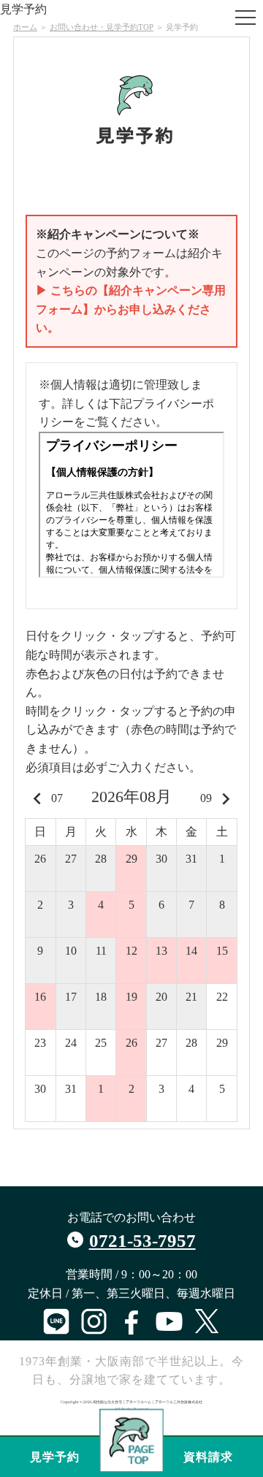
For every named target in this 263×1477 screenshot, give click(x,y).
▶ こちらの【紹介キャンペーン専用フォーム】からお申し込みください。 (131, 309)
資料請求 (208, 1457)
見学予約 (55, 1457)
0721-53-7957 (142, 1240)
